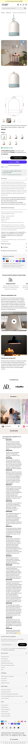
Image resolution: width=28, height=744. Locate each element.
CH (7, 741)
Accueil (3, 12)
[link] (6, 386)
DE (11, 741)
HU (24, 741)
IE (26, 741)
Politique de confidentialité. (9, 649)
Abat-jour (8, 12)
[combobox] (14, 8)
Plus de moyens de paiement (14, 165)
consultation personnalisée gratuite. (14, 174)
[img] (14, 440)
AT (3, 741)
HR (22, 741)
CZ (9, 741)
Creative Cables (7, 732)
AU (1, 741)
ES (16, 741)
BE (5, 741)
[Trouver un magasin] (18, 4)
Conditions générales (21, 648)
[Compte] (21, 4)
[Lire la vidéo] (14, 321)
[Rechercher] (25, 8)
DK (13, 741)
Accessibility (15, 739)
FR (18, 741)
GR (20, 741)
